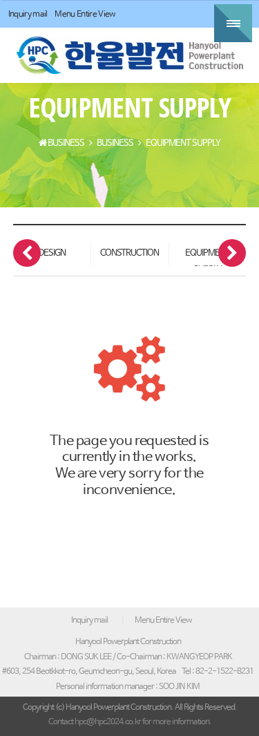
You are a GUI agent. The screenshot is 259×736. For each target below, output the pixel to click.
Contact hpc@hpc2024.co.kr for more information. (129, 722)
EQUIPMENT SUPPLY (207, 257)
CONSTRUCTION (129, 253)
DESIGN (52, 253)
